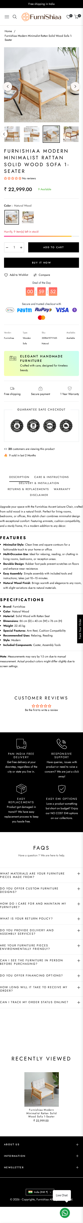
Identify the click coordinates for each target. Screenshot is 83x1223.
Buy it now (41, 263)
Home (8, 31)
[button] (13, 178)
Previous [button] (7, 86)
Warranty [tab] (62, 489)
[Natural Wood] (12, 217)
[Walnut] (28, 217)
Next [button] (75, 86)
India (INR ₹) (41, 1192)
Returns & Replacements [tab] (28, 489)
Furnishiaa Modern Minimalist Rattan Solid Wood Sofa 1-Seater (41, 1113)
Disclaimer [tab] (39, 495)
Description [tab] (19, 477)
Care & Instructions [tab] (51, 477)
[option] (41, 84)
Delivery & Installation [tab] (39, 483)
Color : (17, 206)
